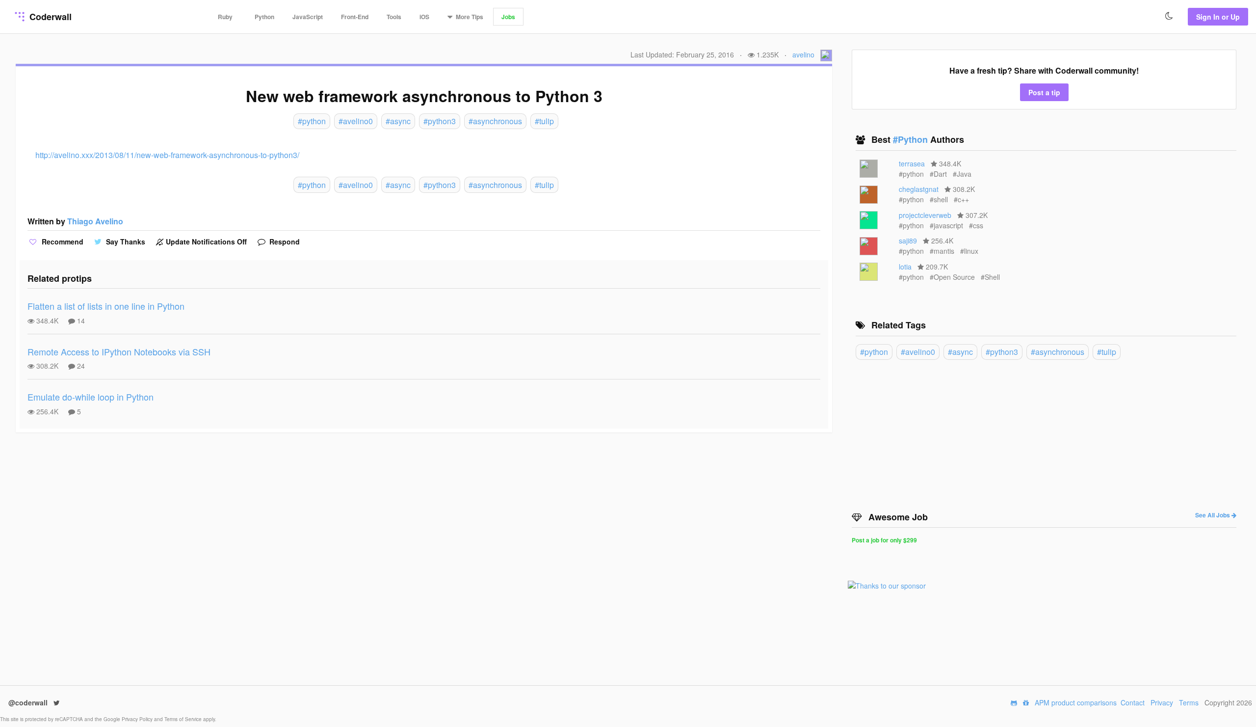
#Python (911, 139)
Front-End (354, 16)
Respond (283, 241)
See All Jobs (1213, 515)
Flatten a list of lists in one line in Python (105, 305)
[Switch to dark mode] (1169, 16)
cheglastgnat (919, 189)
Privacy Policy (138, 719)
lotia (905, 266)
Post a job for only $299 (884, 540)
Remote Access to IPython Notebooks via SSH (118, 351)
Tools (394, 16)
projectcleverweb (925, 215)
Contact (1133, 702)
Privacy (1162, 702)
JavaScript (307, 16)
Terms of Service (183, 719)
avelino (803, 54)
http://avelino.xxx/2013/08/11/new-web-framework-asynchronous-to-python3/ (167, 155)
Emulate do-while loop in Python (90, 396)
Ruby (225, 16)
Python (264, 16)
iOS (424, 16)
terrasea (912, 163)
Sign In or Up (1218, 17)
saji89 (908, 240)
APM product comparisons (1076, 702)
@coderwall (29, 702)
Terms (1189, 702)
